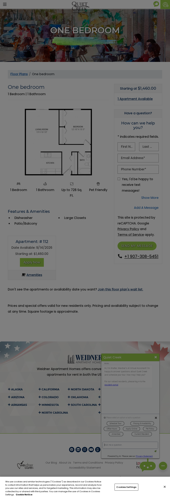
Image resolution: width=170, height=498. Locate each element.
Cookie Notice (24, 494)
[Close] (164, 487)
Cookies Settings (126, 487)
